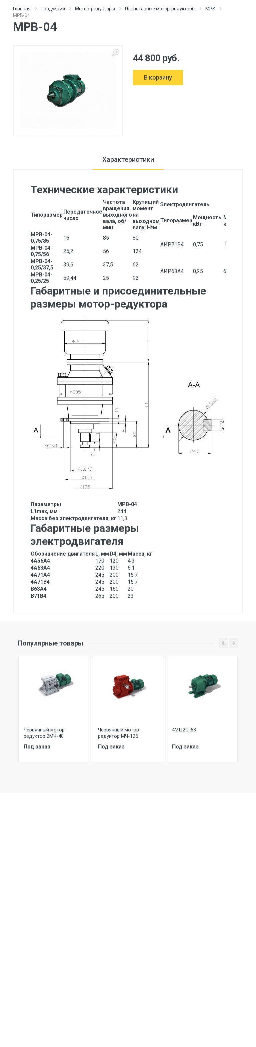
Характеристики (128, 159)
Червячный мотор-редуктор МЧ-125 (119, 733)
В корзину (158, 77)
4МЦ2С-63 (184, 730)
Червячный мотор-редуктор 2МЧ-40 (45, 733)
